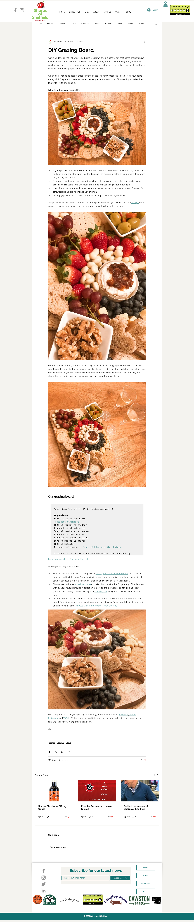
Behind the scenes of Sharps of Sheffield (136, 807)
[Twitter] (43, 884)
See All (156, 775)
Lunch (119, 23)
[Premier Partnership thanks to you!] (97, 790)
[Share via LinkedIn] (62, 752)
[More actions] (144, 41)
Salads (73, 23)
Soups (97, 23)
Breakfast (108, 23)
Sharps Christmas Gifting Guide (52, 807)
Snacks (141, 23)
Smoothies (85, 23)
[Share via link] (69, 752)
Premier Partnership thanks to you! (96, 807)
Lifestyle (62, 23)
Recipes (50, 23)
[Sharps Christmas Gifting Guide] (54, 790)
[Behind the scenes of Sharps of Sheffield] (140, 790)
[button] (165, 4)
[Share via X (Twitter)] (56, 752)
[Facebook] (15, 10)
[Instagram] (22, 10)
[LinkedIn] (43, 890)
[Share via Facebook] (49, 752)
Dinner (130, 23)
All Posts (38, 23)
